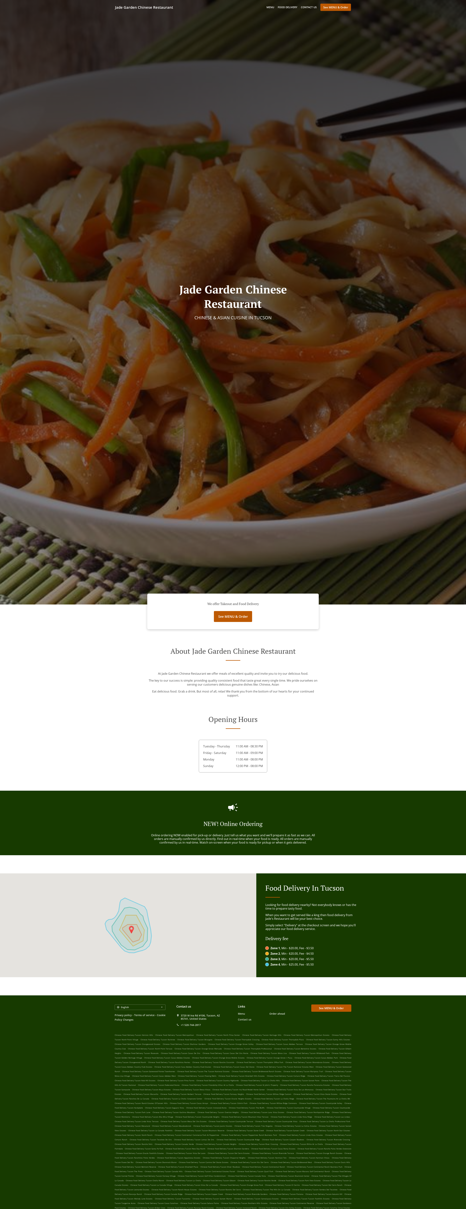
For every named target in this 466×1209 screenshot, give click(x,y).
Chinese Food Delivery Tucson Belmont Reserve (135, 1167)
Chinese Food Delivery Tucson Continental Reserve (292, 1203)
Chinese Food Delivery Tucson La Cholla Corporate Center (176, 1098)
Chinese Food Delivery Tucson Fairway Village (156, 1176)
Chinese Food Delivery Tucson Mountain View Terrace (245, 1117)
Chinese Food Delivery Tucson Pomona (286, 1194)
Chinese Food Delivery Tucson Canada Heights (216, 1144)
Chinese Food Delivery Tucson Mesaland (132, 1126)
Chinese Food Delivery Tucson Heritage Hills (261, 1035)
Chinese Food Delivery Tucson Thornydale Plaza (283, 1039)
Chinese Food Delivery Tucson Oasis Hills (332, 1162)
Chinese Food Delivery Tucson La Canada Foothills (150, 1130)
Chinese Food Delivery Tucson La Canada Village (151, 1185)
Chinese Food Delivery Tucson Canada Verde (174, 1144)
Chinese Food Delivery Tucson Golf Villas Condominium (202, 1176)
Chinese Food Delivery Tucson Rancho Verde (257, 1180)
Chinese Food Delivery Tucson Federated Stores (159, 1085)
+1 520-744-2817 (191, 1025)
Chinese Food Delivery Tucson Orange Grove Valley (231, 1044)
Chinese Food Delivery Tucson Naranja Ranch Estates (190, 1207)
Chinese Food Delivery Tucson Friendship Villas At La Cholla (208, 1085)
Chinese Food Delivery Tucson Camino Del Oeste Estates (203, 1162)
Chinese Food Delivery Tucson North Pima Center (218, 1035)
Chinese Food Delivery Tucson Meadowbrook (171, 1126)
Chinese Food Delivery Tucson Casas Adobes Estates (167, 1057)
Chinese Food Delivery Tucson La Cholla (183, 1180)
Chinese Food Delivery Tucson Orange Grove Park (241, 1185)
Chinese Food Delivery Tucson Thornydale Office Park (259, 1062)
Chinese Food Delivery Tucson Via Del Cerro (249, 1162)
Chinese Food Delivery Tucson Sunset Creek (285, 1130)
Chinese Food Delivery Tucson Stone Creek (245, 1130)
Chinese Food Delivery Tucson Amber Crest (146, 1207)
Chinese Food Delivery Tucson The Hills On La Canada (266, 1189)
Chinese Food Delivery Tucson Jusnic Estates (212, 1126)
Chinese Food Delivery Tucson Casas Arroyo (189, 1103)
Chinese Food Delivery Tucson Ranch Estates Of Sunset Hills (141, 1103)
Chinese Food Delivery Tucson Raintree (158, 1039)
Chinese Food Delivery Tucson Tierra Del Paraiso (328, 1076)
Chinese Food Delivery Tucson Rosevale (141, 1053)
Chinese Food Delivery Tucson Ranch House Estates (174, 1189)
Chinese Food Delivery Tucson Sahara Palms (199, 1203)
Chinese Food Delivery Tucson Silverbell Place (178, 1167)
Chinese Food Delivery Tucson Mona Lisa (268, 1053)
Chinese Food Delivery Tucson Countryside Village (288, 1107)
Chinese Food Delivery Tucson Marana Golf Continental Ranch (302, 1171)
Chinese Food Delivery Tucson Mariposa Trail (303, 1071)
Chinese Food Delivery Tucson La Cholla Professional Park (324, 1121)
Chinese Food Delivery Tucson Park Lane (132, 1112)
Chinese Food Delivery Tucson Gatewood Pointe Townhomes (148, 1071)
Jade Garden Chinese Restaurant (144, 7)
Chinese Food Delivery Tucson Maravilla (140, 1094)
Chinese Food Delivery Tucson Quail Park (255, 1171)
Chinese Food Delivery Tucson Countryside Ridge (238, 1139)
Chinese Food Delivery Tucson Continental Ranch (263, 1167)
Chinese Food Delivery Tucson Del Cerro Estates (229, 1153)
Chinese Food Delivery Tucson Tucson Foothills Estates (305, 1198)
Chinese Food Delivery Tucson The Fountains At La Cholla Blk (323, 1098)
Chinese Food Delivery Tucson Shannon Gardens (228, 1148)
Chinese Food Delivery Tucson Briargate (194, 1039)
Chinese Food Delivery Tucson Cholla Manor (145, 1180)
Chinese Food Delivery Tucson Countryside (331, 1107)
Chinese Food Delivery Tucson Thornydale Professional (248, 1048)
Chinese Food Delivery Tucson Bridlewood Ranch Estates (256, 1071)
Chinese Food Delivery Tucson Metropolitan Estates (306, 1035)
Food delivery (287, 7)
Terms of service (144, 1015)
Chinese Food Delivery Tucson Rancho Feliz (134, 1144)
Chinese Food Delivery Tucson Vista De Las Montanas (290, 1089)
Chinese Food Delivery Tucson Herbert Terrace (180, 1094)
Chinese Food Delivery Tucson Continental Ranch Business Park (314, 1167)
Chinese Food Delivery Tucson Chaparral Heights (224, 1157)
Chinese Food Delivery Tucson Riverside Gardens (246, 1194)
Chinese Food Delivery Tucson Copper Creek (204, 1194)
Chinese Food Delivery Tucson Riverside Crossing (328, 1139)
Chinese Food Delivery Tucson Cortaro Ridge (286, 1076)
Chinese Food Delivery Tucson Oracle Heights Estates (228, 1098)
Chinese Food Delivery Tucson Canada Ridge (163, 1194)
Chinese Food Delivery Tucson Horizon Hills (134, 1035)
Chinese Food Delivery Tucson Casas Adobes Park (316, 1057)
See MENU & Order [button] (335, 7)
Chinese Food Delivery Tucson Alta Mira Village (152, 1117)
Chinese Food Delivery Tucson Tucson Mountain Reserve (199, 1130)
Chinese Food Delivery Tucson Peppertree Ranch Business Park (249, 1135)
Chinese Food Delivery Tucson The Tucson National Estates (203, 1071)
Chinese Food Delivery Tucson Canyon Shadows (283, 1139)
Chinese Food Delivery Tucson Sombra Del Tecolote (314, 1189)
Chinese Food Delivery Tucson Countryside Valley (320, 1103)
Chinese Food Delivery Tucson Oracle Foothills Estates (140, 1153)
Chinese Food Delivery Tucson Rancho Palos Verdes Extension (324, 1148)
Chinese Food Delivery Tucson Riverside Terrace (273, 1153)
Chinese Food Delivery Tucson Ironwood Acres (206, 1107)
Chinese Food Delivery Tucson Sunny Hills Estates (328, 1039)
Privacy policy (123, 1015)
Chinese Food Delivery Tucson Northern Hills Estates (244, 1203)
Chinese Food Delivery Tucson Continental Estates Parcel (210, 1171)
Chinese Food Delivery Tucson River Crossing (258, 1144)
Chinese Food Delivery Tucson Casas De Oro (180, 1053)
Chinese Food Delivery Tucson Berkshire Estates (295, 1048)
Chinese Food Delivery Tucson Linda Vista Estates (301, 1135)
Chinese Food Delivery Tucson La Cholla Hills (260, 1080)
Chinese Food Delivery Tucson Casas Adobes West (154, 1076)
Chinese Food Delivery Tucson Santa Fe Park (144, 1148)
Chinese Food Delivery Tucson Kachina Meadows (174, 1112)
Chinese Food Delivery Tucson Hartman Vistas (309, 1157)
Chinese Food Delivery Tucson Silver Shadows (220, 1167)
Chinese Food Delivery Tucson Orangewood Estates (137, 1044)
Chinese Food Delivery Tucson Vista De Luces (186, 1153)
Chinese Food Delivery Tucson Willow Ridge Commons (273, 1103)
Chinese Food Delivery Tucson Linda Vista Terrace (137, 1121)
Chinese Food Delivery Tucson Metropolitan (174, 1035)
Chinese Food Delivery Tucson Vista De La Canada (196, 1185)
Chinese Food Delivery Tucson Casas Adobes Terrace (279, 1044)
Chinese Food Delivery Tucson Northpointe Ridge (308, 1112)
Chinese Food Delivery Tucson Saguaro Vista (164, 1107)
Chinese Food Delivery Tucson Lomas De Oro (194, 1139)
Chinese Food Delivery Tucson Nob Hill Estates (135, 1080)
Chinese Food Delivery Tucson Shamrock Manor (156, 1162)
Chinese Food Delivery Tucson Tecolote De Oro (151, 1139)
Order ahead (277, 1013)
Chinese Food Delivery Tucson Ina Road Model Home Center (238, 1089)
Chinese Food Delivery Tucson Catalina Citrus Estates (326, 1207)
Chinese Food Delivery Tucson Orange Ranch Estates (319, 1153)
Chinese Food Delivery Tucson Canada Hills (164, 1171)
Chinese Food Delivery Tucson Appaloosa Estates (179, 1157)
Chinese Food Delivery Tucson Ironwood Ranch (236, 1207)
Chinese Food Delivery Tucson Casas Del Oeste (233, 1067)
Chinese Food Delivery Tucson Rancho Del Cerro (220, 1189)
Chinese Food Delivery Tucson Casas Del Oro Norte (225, 1053)
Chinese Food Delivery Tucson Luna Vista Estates (262, 1112)
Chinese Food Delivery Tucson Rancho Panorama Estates (305, 1085)
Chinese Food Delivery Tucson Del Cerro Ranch (322, 1185)
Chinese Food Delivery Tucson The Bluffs (246, 1107)
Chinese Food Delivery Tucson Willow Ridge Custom (268, 1094)
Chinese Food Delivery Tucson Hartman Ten (267, 1157)
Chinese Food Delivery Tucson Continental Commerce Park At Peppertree (187, 1135)
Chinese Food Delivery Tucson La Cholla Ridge (274, 1098)
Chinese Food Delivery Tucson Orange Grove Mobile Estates (218, 1057)
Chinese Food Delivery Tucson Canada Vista (247, 1176)
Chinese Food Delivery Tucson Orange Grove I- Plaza (269, 1057)
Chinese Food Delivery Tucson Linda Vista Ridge (291, 1117)
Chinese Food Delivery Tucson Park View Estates (299, 1180)
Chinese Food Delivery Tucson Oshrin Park (228, 1103)
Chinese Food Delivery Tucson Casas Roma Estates (273, 1148)
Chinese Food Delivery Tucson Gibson (219, 1180)
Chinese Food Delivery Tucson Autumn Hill (323, 1194)
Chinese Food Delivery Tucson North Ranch (134, 1135)
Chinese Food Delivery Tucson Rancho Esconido (213, 1062)
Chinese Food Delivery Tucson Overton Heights (218, 1112)
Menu (270, 7)
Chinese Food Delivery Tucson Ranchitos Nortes (169, 1062)
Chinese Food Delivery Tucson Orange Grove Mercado (198, 1048)
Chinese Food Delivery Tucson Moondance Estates (307, 1062)
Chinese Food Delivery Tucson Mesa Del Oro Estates (184, 1121)
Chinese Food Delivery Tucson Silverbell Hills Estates (241, 1076)
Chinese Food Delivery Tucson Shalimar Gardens (184, 1044)
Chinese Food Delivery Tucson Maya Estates (151, 1089)
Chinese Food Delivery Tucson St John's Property (257, 1085)
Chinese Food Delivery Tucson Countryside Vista (276, 1121)
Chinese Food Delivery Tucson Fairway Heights (223, 1094)
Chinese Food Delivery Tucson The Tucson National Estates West (285, 1067)
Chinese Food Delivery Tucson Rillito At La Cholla (301, 1144)
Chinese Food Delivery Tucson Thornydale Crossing (237, 1039)
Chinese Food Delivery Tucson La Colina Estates (296, 1126)
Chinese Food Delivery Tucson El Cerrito (282, 1185)
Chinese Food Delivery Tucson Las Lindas (332, 1117)
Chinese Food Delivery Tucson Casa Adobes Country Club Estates (182, 1067)
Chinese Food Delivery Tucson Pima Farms (175, 1080)
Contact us (309, 7)
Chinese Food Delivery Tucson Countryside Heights (197, 1117)
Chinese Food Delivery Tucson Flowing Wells (197, 1076)
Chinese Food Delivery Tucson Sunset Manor (212, 1198)
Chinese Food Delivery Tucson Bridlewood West (291, 1162)
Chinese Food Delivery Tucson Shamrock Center (288, 1176)
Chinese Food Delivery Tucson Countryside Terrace (231, 1121)
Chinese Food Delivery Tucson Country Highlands (217, 1080)
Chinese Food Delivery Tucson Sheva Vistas (191, 1089)
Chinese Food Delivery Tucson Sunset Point (300, 1080)
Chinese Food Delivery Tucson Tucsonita (173, 1198)
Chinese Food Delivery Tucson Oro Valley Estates (280, 1207)
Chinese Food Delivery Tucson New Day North (185, 1148)
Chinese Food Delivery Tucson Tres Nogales (253, 1126)
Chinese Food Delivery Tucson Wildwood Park (309, 1053)
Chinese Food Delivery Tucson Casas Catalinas (158, 1203)
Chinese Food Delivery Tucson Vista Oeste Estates (315, 1094)
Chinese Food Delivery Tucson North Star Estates (328, 1130)
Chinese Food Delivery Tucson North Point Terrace (150, 1048)
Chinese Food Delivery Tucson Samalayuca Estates (256, 1198)
